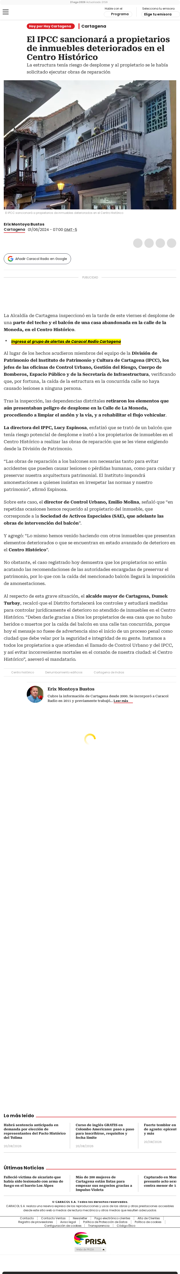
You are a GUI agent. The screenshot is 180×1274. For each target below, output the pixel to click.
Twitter (149, 243)
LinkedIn (160, 243)
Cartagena (93, 26)
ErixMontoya (47, 224)
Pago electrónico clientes (112, 1218)
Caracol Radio (22, 12)
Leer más (121, 701)
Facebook (137, 243)
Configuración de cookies (63, 1226)
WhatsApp (171, 243)
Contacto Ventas (53, 1218)
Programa (120, 14)
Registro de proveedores (35, 1222)
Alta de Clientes (149, 1218)
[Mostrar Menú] (5, 11)
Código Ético (126, 1226)
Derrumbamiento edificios (63, 672)
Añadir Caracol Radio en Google (41, 258)
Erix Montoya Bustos (24, 224)
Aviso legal (68, 1222)
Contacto (27, 1218)
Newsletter (80, 1218)
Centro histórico (22, 672)
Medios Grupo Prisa (90, 1249)
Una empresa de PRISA (90, 1238)
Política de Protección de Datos (105, 1222)
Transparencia (98, 1226)
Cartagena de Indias (109, 672)
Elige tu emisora (158, 14)
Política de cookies (148, 1222)
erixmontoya (53, 224)
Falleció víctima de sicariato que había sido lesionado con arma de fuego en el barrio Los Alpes (33, 1181)
